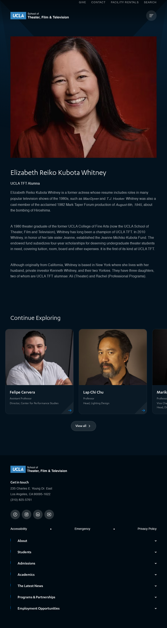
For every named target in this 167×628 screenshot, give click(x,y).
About (22, 541)
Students (24, 552)
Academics (26, 575)
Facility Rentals (125, 2)
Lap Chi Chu (93, 392)
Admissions (26, 563)
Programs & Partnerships (36, 597)
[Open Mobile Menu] (151, 15)
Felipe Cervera (22, 392)
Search (150, 2)
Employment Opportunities (39, 608)
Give (82, 2)
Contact (98, 2)
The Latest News (30, 586)
